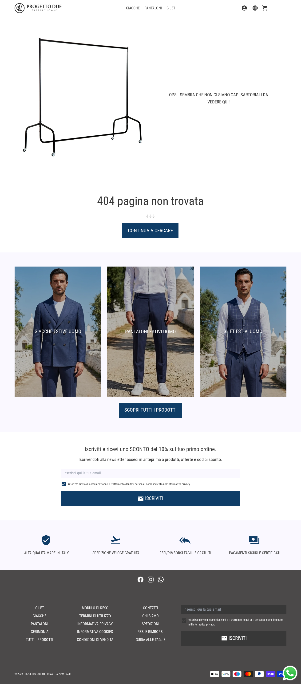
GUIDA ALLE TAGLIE (150, 639)
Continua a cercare (150, 230)
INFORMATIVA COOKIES (95, 631)
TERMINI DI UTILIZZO (95, 616)
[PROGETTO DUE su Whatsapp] (161, 580)
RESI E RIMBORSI (150, 631)
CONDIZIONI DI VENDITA (95, 639)
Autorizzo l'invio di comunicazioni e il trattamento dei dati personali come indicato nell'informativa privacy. (128, 484)
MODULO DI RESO (95, 608)
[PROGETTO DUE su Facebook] (140, 580)
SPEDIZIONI (150, 624)
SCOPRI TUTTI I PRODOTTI (150, 410)
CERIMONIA (39, 631)
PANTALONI (153, 8)
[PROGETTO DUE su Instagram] (151, 580)
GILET (170, 8)
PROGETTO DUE (32, 674)
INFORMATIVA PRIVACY (95, 624)
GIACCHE (133, 8)
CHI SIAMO (150, 616)
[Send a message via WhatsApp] (290, 673)
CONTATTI (150, 608)
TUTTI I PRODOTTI (39, 639)
